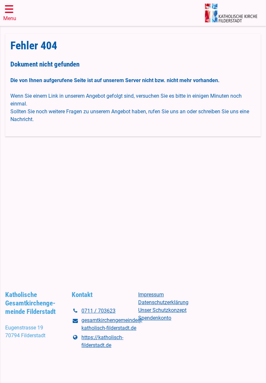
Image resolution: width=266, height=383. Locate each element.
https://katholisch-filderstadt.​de (102, 341)
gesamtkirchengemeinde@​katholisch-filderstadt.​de (104, 324)
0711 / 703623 (98, 311)
